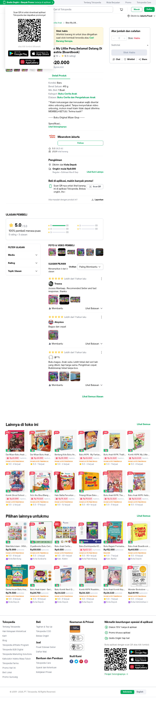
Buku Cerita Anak (54, 23)
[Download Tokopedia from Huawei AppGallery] (138, 667)
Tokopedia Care (144, 2)
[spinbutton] (119, 38)
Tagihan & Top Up (44, 626)
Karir (4, 636)
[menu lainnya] (101, 279)
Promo (128, 2)
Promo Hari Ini (9, 668)
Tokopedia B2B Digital (12, 649)
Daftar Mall (41, 651)
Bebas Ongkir (42, 636)
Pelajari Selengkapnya (115, 674)
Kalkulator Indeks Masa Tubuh (16, 658)
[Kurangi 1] (114, 38)
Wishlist (131, 59)
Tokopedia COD (43, 631)
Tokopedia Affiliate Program (15, 645)
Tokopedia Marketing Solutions (17, 654)
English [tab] (140, 692)
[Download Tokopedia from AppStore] (138, 659)
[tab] (59, 75)
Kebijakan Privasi (44, 672)
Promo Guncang (10, 677)
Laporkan (99, 200)
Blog (4, 640)
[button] (141, 16)
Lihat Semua (143, 424)
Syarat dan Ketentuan (46, 667)
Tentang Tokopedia (92, 2)
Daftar (149, 9)
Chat (118, 59)
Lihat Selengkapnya (57, 127)
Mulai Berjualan (113, 2)
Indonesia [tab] (127, 692)
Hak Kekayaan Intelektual (14, 631)
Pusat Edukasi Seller (46, 647)
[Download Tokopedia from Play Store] (138, 652)
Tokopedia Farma (10, 663)
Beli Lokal (7, 672)
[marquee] (75, 36)
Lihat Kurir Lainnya (95, 172)
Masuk (137, 9)
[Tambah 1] (124, 38)
